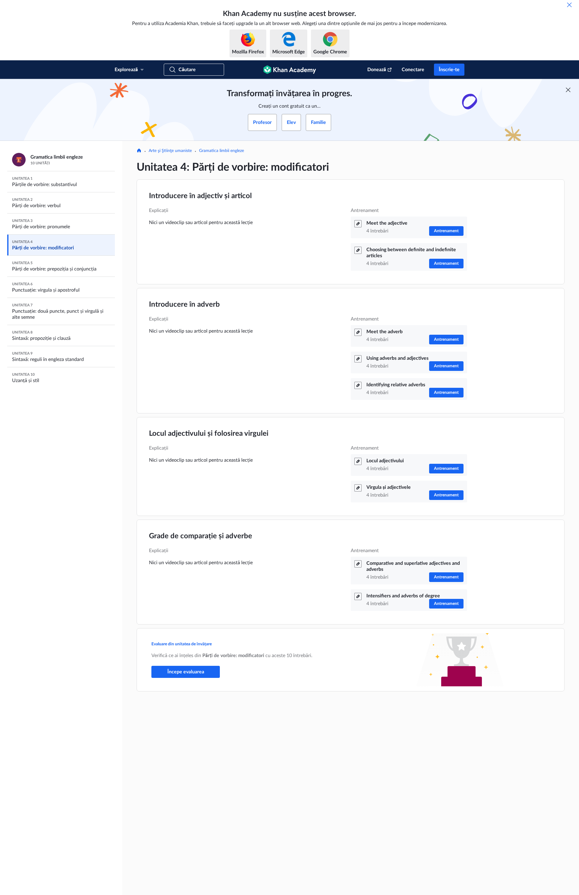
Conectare (413, 69)
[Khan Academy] (289, 70)
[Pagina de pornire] (139, 151)
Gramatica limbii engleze (221, 151)
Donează (376, 69)
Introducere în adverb (184, 304)
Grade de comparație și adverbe (200, 536)
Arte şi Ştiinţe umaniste (170, 151)
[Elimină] (569, 5)
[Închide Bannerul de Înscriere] (568, 90)
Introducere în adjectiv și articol (200, 196)
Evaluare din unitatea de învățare (181, 644)
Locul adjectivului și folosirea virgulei (208, 433)
